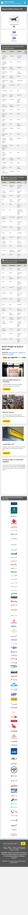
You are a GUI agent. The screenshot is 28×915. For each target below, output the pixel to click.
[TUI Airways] (14, 811)
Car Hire (14, 847)
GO (23, 843)
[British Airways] (14, 575)
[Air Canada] (14, 530)
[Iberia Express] (14, 662)
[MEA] (14, 712)
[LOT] (14, 694)
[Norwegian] (14, 720)
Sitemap (17, 850)
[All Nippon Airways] (14, 553)
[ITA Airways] (14, 666)
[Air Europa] (14, 534)
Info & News (16, 848)
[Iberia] (14, 659)
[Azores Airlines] (14, 568)
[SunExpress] (14, 775)
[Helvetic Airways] (14, 655)
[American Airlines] (14, 557)
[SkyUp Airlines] (14, 758)
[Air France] (14, 538)
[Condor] (14, 597)
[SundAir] (14, 769)
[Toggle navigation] (25, 2)
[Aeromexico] (14, 516)
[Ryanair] (14, 741)
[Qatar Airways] (14, 731)
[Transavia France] (14, 807)
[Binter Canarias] (14, 571)
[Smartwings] (14, 763)
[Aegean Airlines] (14, 503)
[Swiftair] (14, 780)
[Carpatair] (14, 586)
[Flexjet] (14, 643)
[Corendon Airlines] (14, 601)
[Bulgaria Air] (14, 582)
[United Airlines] (14, 820)
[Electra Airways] (14, 615)
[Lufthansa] (14, 699)
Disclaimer (22, 848)
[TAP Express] (14, 795)
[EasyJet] (14, 609)
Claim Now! (7, 389)
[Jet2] (14, 676)
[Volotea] (14, 825)
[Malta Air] (14, 707)
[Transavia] (14, 803)
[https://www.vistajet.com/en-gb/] (14, 26)
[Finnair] (14, 639)
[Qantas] (14, 726)
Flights (9, 847)
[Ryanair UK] (14, 745)
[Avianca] (14, 564)
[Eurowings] (14, 636)
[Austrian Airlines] (14, 560)
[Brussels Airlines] (14, 579)
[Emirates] (14, 621)
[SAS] (14, 751)
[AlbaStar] (14, 549)
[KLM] (14, 684)
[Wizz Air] (14, 834)
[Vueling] (14, 829)
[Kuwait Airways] (14, 689)
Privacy (12, 850)
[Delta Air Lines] (14, 605)
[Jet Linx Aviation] (14, 671)
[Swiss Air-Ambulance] (14, 790)
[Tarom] (14, 799)
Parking (5, 848)
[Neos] (14, 716)
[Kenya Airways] (14, 679)
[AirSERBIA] (14, 544)
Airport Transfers (21, 847)
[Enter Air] (14, 626)
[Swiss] (14, 785)
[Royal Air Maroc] (14, 736)
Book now (6, 421)
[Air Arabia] (14, 527)
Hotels (10, 848)
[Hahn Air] (14, 651)
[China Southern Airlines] (14, 593)
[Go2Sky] (14, 647)
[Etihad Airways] (14, 631)
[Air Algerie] (14, 521)
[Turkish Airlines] (14, 815)
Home (5, 847)
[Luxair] (14, 703)
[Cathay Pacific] (14, 590)
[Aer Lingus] (14, 510)
